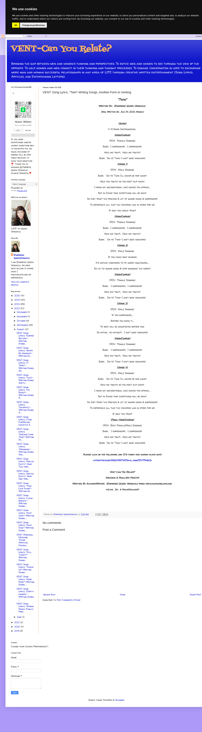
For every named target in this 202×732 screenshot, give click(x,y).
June (19, 616)
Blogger (120, 699)
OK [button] (15, 25)
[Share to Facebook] (104, 514)
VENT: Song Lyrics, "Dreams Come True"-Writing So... (25, 434)
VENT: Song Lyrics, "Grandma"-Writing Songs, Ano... (25, 449)
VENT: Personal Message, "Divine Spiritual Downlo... (24, 540)
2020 (17, 626)
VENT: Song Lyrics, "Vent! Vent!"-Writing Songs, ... (25, 514)
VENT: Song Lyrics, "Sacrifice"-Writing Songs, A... (25, 407)
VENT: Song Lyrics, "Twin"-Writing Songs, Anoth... (25, 378)
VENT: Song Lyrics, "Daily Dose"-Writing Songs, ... (25, 526)
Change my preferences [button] (33, 25)
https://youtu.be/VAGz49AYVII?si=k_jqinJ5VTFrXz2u (122, 460)
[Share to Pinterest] (107, 514)
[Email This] (96, 514)
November (22, 316)
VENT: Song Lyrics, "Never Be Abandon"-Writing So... (24, 351)
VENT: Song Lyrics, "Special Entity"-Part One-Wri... (25, 474)
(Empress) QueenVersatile (22, 256)
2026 (17, 295)
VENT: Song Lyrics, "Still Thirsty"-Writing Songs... (23, 555)
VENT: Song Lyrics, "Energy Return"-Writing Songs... (25, 338)
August (21, 329)
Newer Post (49, 594)
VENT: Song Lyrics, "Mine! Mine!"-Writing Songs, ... (25, 580)
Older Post (195, 594)
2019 (17, 630)
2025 (17, 299)
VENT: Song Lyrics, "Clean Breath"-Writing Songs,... (24, 500)
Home (122, 594)
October (21, 320)
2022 (17, 622)
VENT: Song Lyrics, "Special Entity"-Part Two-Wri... (25, 462)
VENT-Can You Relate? (61, 49)
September (23, 325)
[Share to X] (101, 514)
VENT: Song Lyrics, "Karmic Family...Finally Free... (25, 607)
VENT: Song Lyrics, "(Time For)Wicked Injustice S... (24, 420)
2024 (17, 304)
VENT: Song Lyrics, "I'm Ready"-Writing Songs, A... (25, 392)
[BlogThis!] (99, 514)
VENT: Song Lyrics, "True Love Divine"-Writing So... (24, 487)
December (22, 312)
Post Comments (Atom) (68, 599)
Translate (21, 190)
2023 (17, 308)
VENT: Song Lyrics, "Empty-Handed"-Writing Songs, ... (25, 594)
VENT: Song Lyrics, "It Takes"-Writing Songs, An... (25, 365)
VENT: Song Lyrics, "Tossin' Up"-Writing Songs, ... (25, 568)
